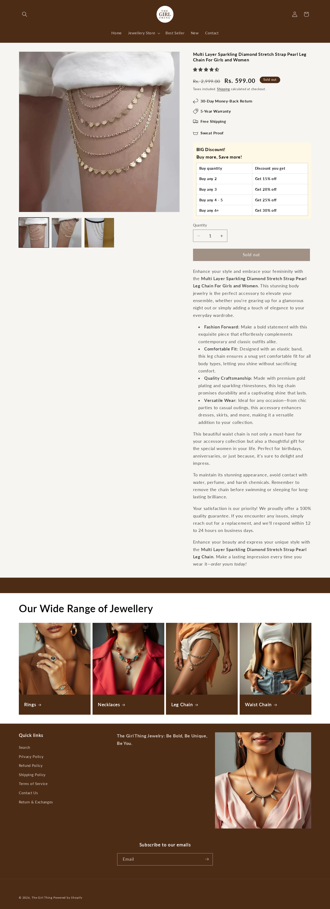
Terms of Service (33, 783)
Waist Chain (258, 704)
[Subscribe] (207, 859)
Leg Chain (182, 704)
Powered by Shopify (67, 897)
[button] (24, 14)
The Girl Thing (42, 897)
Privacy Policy (31, 756)
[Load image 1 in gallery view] (34, 233)
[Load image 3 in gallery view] (99, 233)
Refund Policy (31, 765)
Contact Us (28, 793)
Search (24, 747)
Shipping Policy (32, 774)
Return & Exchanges (36, 802)
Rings (30, 704)
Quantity (200, 225)
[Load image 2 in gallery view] (66, 233)
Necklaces (109, 704)
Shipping (223, 89)
